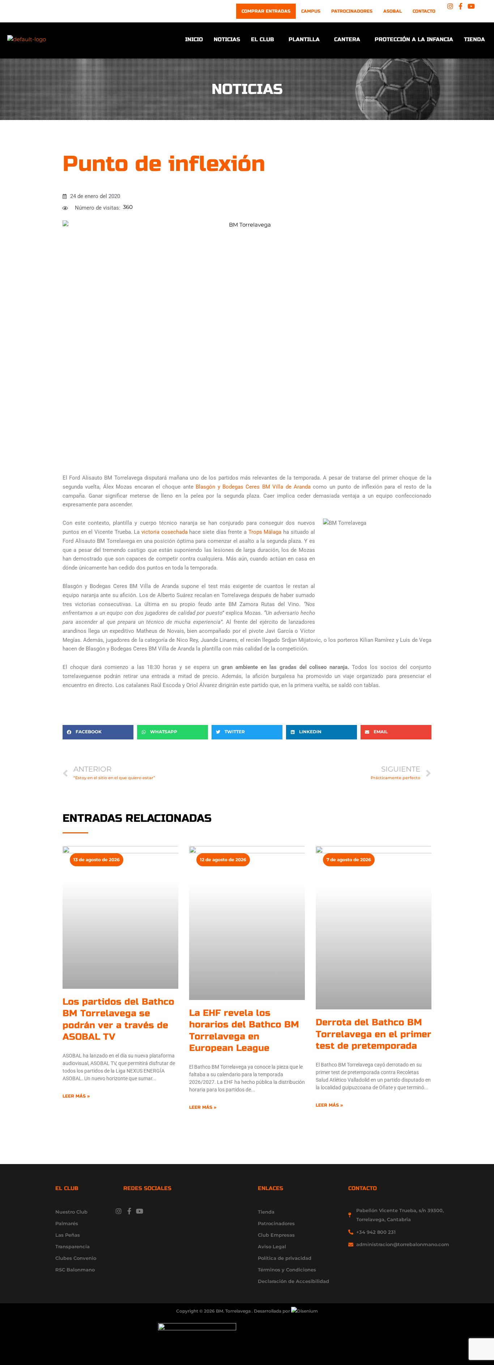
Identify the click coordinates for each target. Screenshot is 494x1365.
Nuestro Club (71, 1212)
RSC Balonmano (75, 1269)
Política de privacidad (284, 1258)
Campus (310, 11)
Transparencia (72, 1246)
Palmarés (66, 1223)
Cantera (347, 39)
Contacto (424, 11)
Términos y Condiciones (287, 1269)
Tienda (474, 39)
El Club (262, 39)
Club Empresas (276, 1235)
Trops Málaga (265, 532)
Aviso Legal (272, 1246)
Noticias (227, 39)
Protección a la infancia (414, 39)
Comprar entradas (266, 11)
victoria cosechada (164, 532)
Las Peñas (67, 1235)
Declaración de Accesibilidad (293, 1281)
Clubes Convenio (75, 1258)
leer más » (76, 1096)
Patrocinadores (351, 11)
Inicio (194, 39)
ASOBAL (392, 11)
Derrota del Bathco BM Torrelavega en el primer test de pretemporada (373, 1034)
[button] (264, 39)
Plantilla (304, 39)
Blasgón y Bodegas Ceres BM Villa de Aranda (253, 487)
